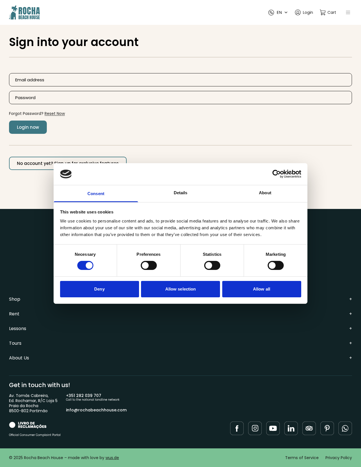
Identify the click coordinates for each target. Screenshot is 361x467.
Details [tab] (181, 192)
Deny (99, 289)
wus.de (112, 458)
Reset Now (55, 113)
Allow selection (180, 289)
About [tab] (265, 192)
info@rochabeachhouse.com (96, 410)
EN (279, 12)
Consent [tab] (95, 193)
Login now (28, 127)
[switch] (149, 265)
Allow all (261, 289)
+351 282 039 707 (83, 395)
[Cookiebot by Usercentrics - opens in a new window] (276, 174)
